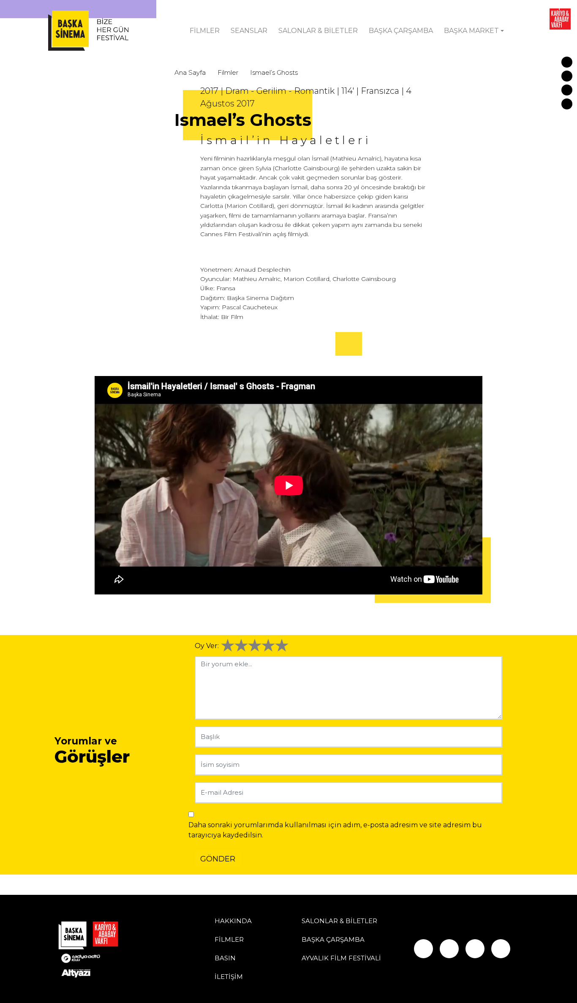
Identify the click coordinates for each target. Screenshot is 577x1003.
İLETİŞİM (229, 977)
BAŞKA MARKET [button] (471, 31)
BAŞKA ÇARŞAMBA (401, 31)
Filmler (228, 72)
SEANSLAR (249, 31)
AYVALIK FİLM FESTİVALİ (341, 958)
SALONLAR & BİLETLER (318, 31)
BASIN (225, 958)
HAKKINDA (233, 921)
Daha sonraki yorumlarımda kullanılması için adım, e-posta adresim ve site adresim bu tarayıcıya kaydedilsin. (335, 830)
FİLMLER (205, 31)
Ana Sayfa (190, 72)
